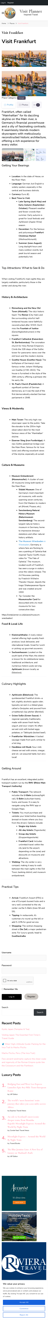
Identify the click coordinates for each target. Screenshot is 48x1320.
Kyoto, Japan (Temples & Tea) (15, 1029)
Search (5, 1007)
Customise (24, 1308)
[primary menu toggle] (3, 13)
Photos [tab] (25, 104)
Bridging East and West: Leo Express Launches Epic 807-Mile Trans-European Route (27, 1087)
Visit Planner (31, 11)
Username (6, 952)
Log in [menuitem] (3, 3)
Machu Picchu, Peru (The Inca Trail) (18, 1053)
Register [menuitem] (10, 3)
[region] (24, 1300)
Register (31, 996)
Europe (21, 98)
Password (6, 965)
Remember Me (10, 989)
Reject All (24, 1315)
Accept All (24, 1302)
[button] (5, 83)
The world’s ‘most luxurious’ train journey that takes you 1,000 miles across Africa (27, 1104)
